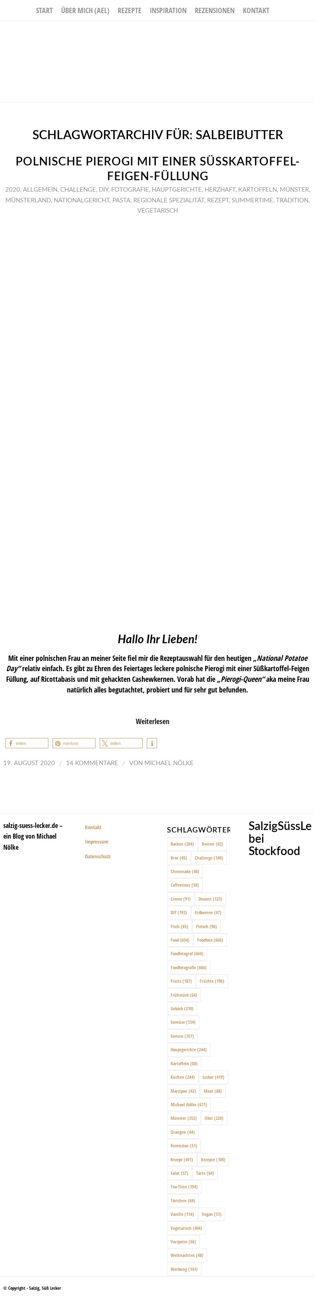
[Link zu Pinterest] (309, 33)
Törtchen (183, 1200)
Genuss (182, 1036)
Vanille (182, 1214)
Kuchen (183, 1077)
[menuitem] (44, 10)
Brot (179, 858)
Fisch (179, 926)
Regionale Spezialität (168, 200)
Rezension (184, 1145)
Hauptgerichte (177, 190)
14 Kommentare (92, 763)
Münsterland (28, 200)
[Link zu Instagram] (296, 33)
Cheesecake (185, 871)
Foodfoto (210, 940)
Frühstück (184, 995)
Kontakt (93, 827)
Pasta (121, 200)
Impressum (96, 841)
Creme (181, 899)
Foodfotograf (187, 953)
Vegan (211, 1214)
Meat (213, 1091)
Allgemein (40, 190)
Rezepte (213, 1159)
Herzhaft (220, 190)
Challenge (78, 190)
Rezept (218, 200)
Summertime (252, 200)
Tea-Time (184, 1186)
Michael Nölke (169, 763)
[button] (26, 743)
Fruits (181, 981)
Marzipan (183, 1091)
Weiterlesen (152, 721)
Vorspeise (183, 1241)
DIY (103, 190)
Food (180, 940)
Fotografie (130, 190)
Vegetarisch (157, 211)
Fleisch (206, 926)
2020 (12, 190)
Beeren (212, 844)
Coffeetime (185, 885)
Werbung (184, 1269)
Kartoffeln (257, 190)
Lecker (213, 1077)
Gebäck (182, 1008)
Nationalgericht (82, 200)
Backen (182, 844)
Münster (294, 190)
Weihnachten (187, 1255)
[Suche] (278, 10)
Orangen (183, 1132)
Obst (214, 1118)
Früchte (212, 981)
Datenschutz (98, 856)
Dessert (210, 899)
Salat (179, 1173)
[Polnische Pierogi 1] (157, 422)
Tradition (292, 200)
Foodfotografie (189, 967)
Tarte (205, 1173)
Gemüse (183, 1022)
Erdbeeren (208, 912)
